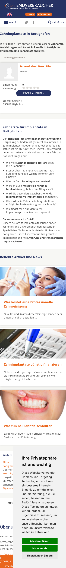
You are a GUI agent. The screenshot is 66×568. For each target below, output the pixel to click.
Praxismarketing (13, 558)
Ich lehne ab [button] (39, 548)
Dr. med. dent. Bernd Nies (35, 66)
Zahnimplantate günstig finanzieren (33, 364)
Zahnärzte (58, 22)
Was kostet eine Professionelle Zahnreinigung (28, 304)
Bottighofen (9, 466)
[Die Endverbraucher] (33, 6)
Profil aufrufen (34, 93)
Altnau (6, 462)
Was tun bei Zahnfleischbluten (28, 426)
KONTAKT (11, 566)
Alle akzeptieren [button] (39, 541)
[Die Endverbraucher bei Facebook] (33, 22)
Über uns (9, 554)
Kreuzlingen (10, 473)
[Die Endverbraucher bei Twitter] (26, 22)
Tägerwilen (9, 488)
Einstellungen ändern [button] (40, 555)
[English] (9, 14)
